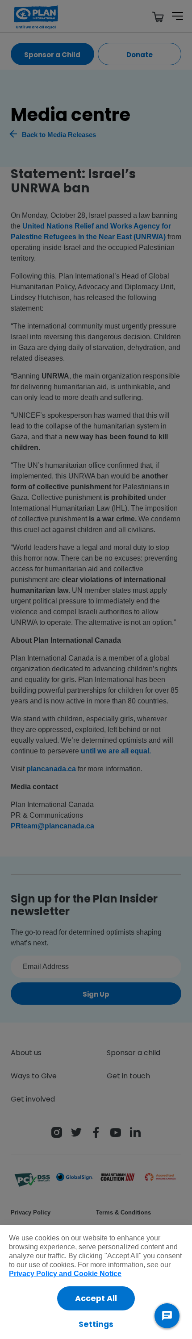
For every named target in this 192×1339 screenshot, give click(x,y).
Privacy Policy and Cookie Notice (65, 1273)
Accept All (96, 1298)
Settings (96, 1324)
